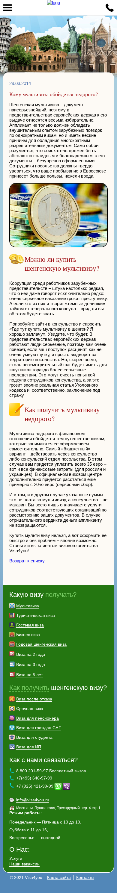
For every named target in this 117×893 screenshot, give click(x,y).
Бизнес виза (28, 634)
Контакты (85, 877)
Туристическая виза (35, 615)
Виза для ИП (28, 746)
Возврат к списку (27, 560)
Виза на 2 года (30, 654)
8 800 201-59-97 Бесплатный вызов (51, 770)
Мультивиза (27, 605)
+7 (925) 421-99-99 (34, 786)
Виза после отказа (34, 699)
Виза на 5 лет (29, 674)
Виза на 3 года (30, 664)
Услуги (15, 858)
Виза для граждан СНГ (38, 727)
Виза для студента (34, 737)
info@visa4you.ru (32, 799)
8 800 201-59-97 (109, 7)
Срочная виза (29, 708)
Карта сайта (59, 877)
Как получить (29, 687)
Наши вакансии (24, 864)
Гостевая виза (30, 625)
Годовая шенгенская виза (41, 644)
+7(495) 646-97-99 (34, 778)
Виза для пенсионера (37, 718)
